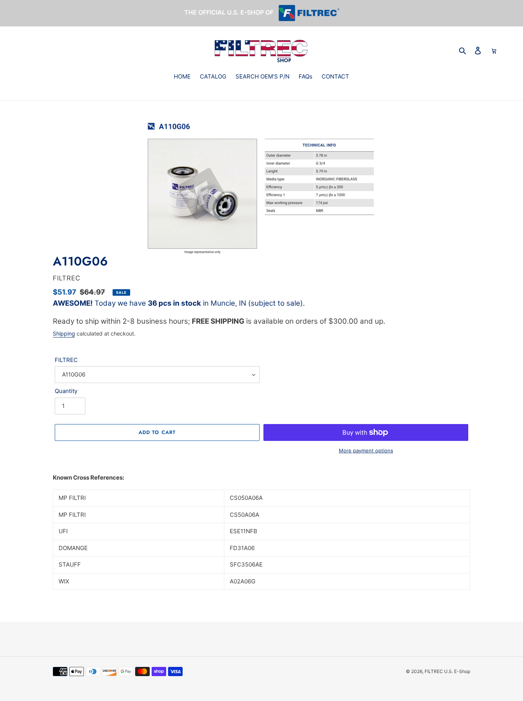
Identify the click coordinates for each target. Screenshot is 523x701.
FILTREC (66, 360)
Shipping (64, 333)
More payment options (366, 450)
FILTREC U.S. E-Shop (447, 671)
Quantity (66, 391)
